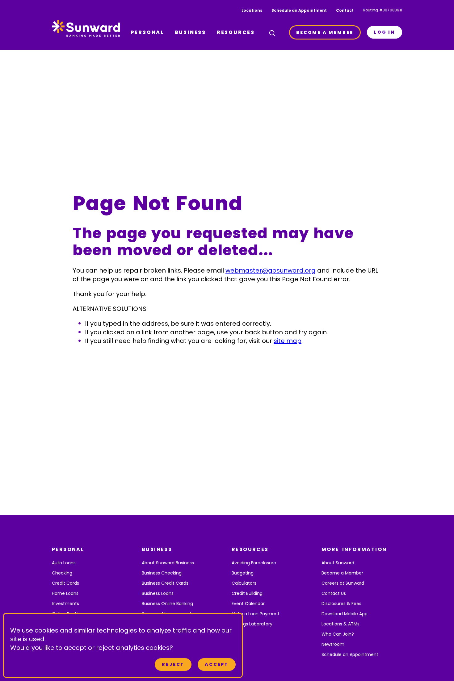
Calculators (244, 583)
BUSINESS (190, 32)
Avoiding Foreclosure (254, 563)
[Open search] (272, 33)
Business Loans (158, 593)
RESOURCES (236, 32)
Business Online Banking (167, 603)
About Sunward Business (168, 563)
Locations (252, 10)
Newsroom (333, 644)
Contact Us (334, 593)
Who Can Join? (338, 634)
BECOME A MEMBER (325, 32)
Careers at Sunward (343, 583)
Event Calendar (248, 603)
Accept (217, 664)
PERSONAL (147, 32)
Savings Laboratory (252, 624)
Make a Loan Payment (256, 614)
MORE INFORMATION (354, 549)
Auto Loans (64, 563)
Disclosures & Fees (341, 603)
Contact (345, 10)
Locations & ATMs (340, 624)
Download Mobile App (345, 614)
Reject (173, 664)
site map (287, 340)
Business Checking (162, 573)
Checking (62, 573)
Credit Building (247, 593)
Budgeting (243, 573)
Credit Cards (65, 583)
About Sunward (338, 563)
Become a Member (342, 573)
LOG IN (384, 32)
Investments (65, 603)
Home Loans (65, 593)
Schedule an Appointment (299, 10)
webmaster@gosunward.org (270, 270)
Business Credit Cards (165, 583)
